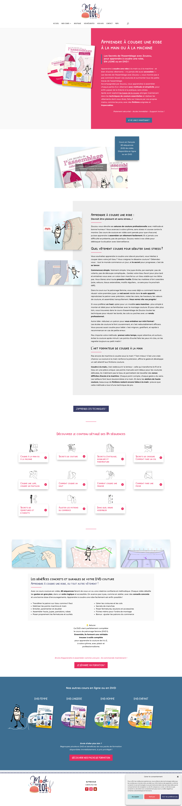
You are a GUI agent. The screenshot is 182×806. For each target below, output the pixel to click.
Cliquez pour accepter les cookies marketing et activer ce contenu (91, 167)
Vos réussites (89, 24)
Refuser (152, 797)
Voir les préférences (170, 797)
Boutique (77, 24)
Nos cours (65, 24)
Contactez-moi (91, 784)
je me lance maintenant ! (139, 120)
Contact (109, 24)
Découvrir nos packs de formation (91, 757)
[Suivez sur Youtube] (95, 789)
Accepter (135, 797)
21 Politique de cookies (152, 802)
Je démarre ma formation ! (91, 665)
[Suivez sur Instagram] (91, 789)
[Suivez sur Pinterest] (86, 789)
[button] (178, 777)
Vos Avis (100, 24)
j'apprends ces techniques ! (91, 409)
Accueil (56, 24)
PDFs (116, 24)
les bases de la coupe (129, 93)
